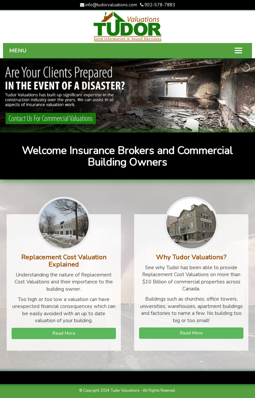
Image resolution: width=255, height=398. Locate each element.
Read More (63, 333)
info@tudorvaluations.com (111, 5)
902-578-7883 (159, 5)
